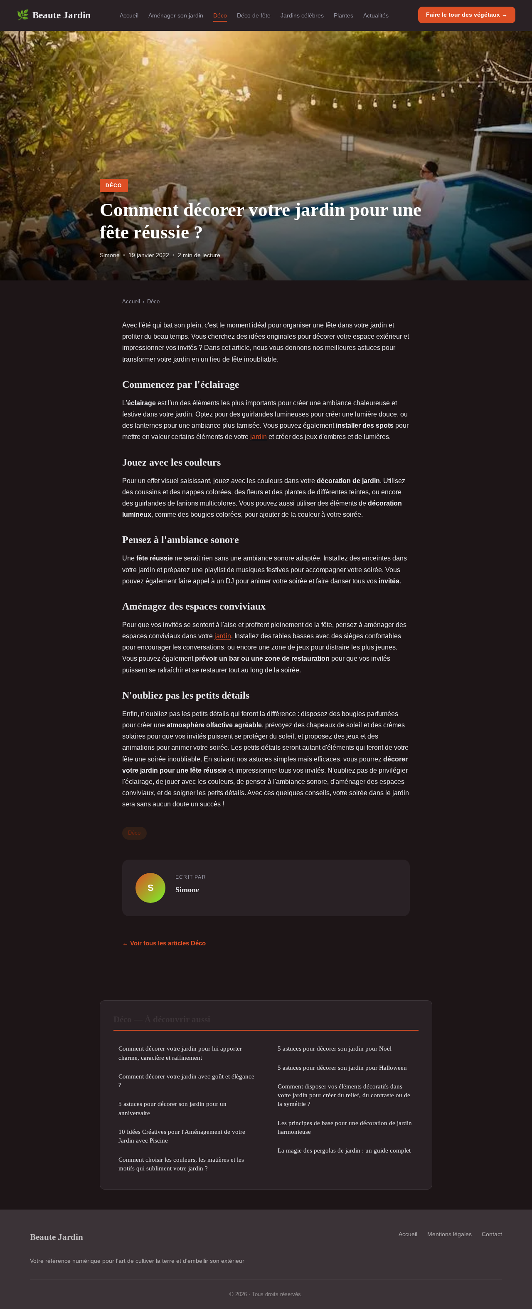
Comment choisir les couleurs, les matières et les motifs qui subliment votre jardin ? (181, 1164)
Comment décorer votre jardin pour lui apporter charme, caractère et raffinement (180, 1053)
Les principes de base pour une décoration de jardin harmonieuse (345, 1127)
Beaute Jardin (54, 15)
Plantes (343, 15)
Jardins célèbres (302, 15)
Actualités (376, 15)
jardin (258, 436)
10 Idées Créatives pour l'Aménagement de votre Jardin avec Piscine (181, 1136)
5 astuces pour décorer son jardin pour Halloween (342, 1067)
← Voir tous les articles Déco (164, 943)
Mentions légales (449, 1234)
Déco (220, 15)
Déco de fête (254, 15)
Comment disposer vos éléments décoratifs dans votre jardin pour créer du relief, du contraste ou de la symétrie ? (344, 1095)
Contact (492, 1234)
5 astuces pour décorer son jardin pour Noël (335, 1048)
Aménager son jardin (175, 15)
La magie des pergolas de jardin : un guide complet (344, 1150)
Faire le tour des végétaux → (466, 14)
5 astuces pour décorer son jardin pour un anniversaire (172, 1108)
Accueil (129, 15)
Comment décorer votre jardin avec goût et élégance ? (186, 1080)
